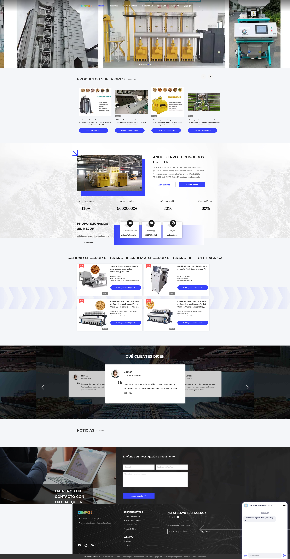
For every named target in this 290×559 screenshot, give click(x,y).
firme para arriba (206, 531)
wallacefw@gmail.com (129, 235)
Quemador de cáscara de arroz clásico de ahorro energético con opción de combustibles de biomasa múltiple (204, 122)
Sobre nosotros (130, 6)
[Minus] (284, 505)
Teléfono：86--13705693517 (91, 519)
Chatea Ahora (88, 243)
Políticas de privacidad (92, 557)
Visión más (132, 79)
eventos (175, 6)
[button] (203, 76)
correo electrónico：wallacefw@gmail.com (95, 523)
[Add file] (245, 555)
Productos (113, 6)
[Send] (284, 555)
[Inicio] (86, 6)
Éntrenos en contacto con (154, 6)
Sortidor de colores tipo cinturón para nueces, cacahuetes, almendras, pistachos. (124, 269)
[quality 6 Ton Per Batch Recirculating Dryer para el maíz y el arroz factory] (167, 102)
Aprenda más (164, 185)
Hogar (101, 6)
